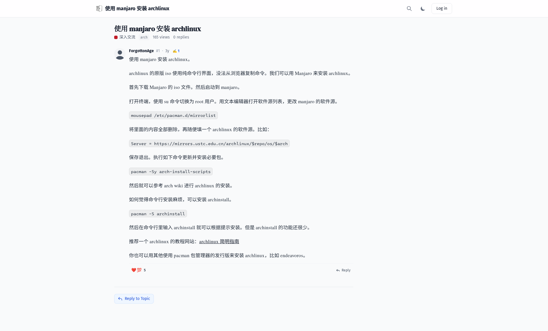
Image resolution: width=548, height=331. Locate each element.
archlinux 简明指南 (219, 241)
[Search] (409, 8)
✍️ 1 (176, 51)
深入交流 (127, 37)
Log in (441, 8)
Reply (346, 270)
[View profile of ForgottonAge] (120, 54)
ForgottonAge (141, 50)
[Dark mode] (423, 8)
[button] (120, 54)
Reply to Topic (137, 298)
